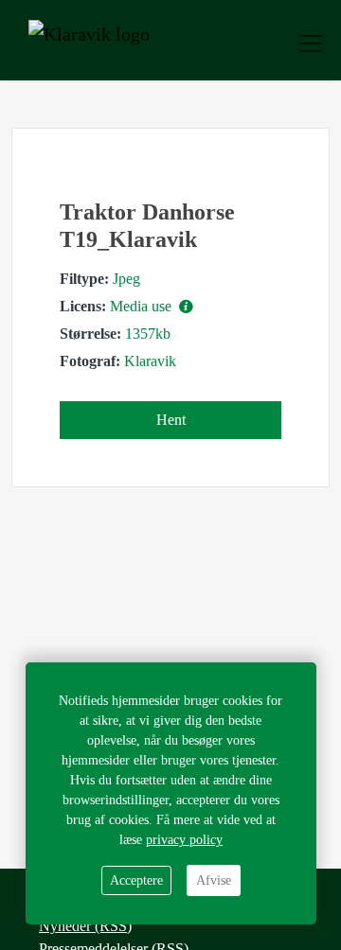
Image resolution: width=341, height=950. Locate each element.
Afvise (213, 880)
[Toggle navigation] (310, 44)
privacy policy (184, 840)
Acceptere (136, 880)
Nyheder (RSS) (85, 926)
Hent (171, 420)
